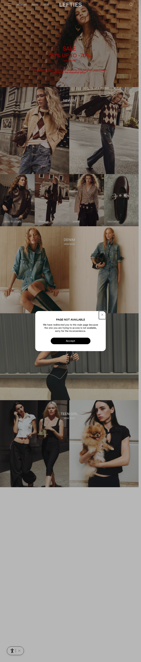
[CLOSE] (102, 315)
